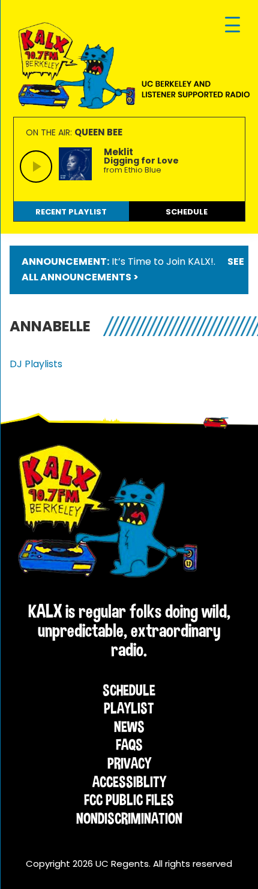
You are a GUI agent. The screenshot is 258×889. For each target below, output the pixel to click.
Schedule (129, 690)
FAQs (129, 745)
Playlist (129, 708)
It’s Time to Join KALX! (163, 261)
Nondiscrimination (129, 818)
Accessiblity (129, 782)
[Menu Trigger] (232, 25)
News (129, 727)
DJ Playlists (36, 364)
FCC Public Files (129, 800)
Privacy (129, 763)
